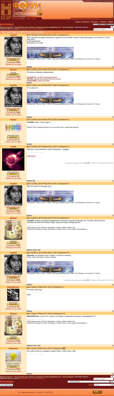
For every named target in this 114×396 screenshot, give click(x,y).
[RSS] (34, 19)
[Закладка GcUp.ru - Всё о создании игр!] (30, 19)
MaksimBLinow (13, 287)
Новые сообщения (82, 22)
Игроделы (95, 22)
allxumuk (13, 218)
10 (64, 313)
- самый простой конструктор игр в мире (44, 79)
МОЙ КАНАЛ (31, 156)
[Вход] (25, 19)
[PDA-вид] (32, 19)
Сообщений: (13, 62)
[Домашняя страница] (33, 181)
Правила (103, 22)
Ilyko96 (13, 147)
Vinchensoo (13, 348)
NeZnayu (13, 69)
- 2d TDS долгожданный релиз (42, 77)
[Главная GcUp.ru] (6, 19)
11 (64, 348)
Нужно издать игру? (13, 58)
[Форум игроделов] (13, 19)
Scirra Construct (68, 27)
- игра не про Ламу (38, 80)
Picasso (13, 119)
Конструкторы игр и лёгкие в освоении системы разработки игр (38, 27)
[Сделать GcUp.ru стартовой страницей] (28, 19)
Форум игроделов (6, 27)
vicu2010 (13, 35)
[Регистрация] (19, 19)
